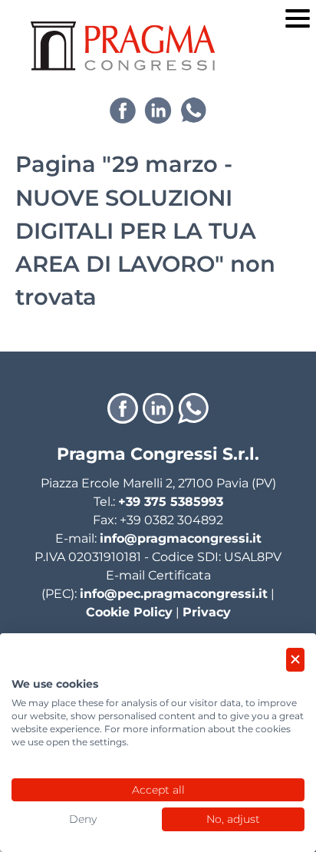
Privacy (207, 612)
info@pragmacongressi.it (181, 538)
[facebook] (122, 110)
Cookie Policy (129, 612)
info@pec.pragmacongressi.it (174, 593)
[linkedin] (158, 110)
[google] (193, 110)
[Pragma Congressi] (123, 46)
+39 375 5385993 (170, 501)
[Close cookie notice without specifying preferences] (295, 660)
